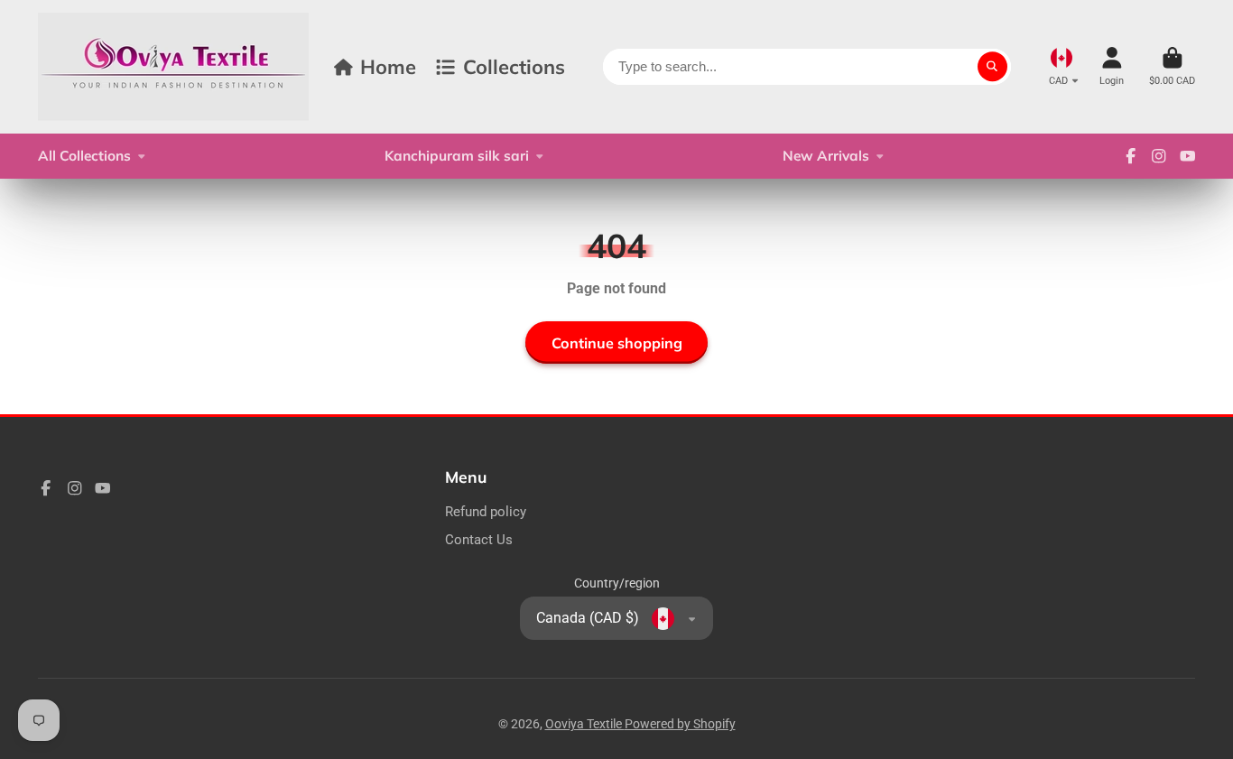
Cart (1172, 66)
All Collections (84, 155)
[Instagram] (1159, 156)
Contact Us (479, 540)
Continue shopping (617, 343)
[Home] (173, 67)
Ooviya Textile (585, 724)
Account (1111, 66)
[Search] (993, 66)
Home (388, 66)
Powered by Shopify (680, 724)
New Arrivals (826, 155)
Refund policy (485, 512)
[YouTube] (1188, 156)
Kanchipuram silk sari (457, 155)
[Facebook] (1131, 156)
